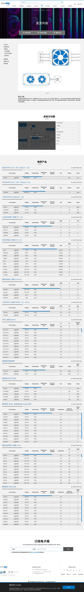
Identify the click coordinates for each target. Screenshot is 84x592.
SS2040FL (5, 269)
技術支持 (29, 6)
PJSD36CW (5, 441)
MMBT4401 (5, 371)
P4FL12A (5, 461)
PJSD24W (5, 438)
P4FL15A (5, 469)
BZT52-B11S (6, 338)
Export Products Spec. (77, 167)
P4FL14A (5, 466)
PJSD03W (5, 414)
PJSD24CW (5, 436)
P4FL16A (5, 472)
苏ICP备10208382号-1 (51, 581)
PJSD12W (5, 427)
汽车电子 (6, 44)
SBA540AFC (5, 295)
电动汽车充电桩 (8, 53)
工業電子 (43, 10)
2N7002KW (5, 212)
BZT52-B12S (6, 343)
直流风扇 (48, 10)
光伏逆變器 (7, 51)
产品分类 (14, 6)
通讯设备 (6, 63)
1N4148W (5, 312)
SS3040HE (5, 274)
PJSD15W (5, 433)
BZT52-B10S (6, 332)
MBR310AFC (5, 252)
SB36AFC (5, 258)
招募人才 (69, 574)
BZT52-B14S (6, 354)
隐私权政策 (80, 574)
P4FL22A (5, 483)
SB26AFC (5, 255)
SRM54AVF (5, 297)
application (36, 10)
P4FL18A (5, 477)
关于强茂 (47, 6)
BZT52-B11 (5, 335)
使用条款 (63, 574)
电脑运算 (6, 59)
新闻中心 (36, 6)
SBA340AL (5, 292)
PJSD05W (5, 419)
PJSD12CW (5, 425)
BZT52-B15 (5, 357)
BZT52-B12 (5, 340)
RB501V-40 (5, 227)
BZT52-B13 (5, 346)
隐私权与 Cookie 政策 (51, 588)
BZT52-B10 (5, 329)
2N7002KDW (6, 209)
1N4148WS (5, 315)
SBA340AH (5, 289)
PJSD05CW (5, 416)
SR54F (4, 263)
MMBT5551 (5, 373)
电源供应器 (6, 46)
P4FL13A (5, 463)
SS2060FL (5, 272)
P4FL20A (5, 480)
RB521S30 (5, 230)
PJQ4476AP (5, 192)
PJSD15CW (5, 430)
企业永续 (62, 6)
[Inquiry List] (75, 4)
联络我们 (70, 6)
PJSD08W (5, 422)
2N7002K (5, 207)
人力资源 (74, 574)
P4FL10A (5, 455)
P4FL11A (5, 458)
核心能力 (55, 6)
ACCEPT (69, 587)
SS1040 (4, 266)
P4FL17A (5, 474)
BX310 (4, 250)
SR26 (4, 261)
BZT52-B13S (6, 349)
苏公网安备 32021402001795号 (36, 581)
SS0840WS (5, 232)
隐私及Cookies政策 (35, 552)
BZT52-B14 (5, 351)
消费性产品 (6, 61)
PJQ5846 (5, 177)
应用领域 (21, 6)
